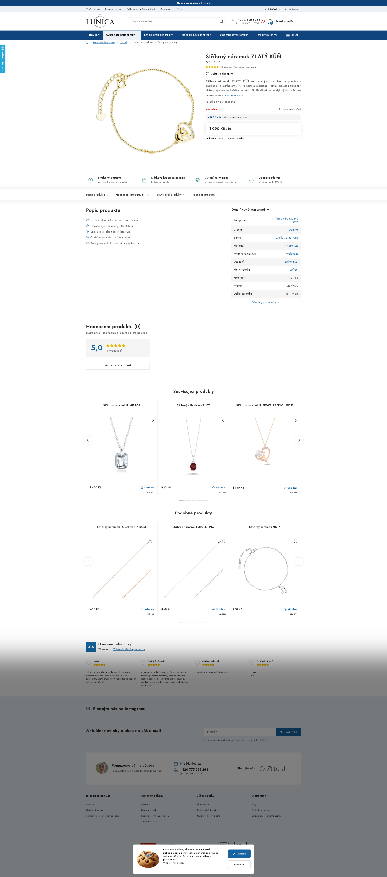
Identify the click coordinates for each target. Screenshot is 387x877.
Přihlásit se (288, 731)
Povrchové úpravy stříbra (208, 815)
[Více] (292, 35)
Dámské (293, 230)
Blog (254, 804)
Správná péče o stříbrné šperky (266, 815)
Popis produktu (95, 195)
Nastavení (168, 869)
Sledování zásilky (149, 821)
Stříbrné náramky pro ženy (285, 220)
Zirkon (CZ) (292, 262)
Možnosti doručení (292, 109)
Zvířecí (294, 270)
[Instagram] (269, 768)
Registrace (293, 9)
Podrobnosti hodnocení (245, 66)
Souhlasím (241, 854)
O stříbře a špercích (261, 810)
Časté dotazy (166, 9)
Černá (287, 238)
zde (181, 862)
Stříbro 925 (291, 246)
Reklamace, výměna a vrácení (141, 9)
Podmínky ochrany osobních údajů (102, 815)
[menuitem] (94, 35)
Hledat (221, 21)
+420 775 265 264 (248, 19)
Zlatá (279, 238)
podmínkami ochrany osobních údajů (249, 740)
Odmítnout (239, 864)
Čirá (295, 238)
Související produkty (169, 195)
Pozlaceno (292, 254)
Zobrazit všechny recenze (129, 649)
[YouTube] (276, 768)
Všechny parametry (264, 302)
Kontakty (90, 804)
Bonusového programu (236, 117)
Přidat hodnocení (118, 365)
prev (88, 440)
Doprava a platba (113, 9)
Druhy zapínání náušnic (208, 810)
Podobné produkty (204, 195)
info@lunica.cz (190, 763)
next (299, 440)
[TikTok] (283, 768)
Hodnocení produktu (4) (131, 195)
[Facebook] (262, 768)
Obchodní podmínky (96, 810)
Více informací (234, 95)
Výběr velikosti (93, 9)
